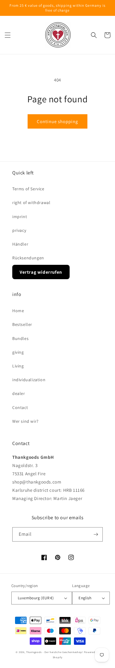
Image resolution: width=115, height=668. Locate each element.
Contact (20, 407)
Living (18, 366)
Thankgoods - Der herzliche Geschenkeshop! (54, 652)
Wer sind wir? (25, 421)
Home (18, 310)
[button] (7, 35)
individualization (28, 379)
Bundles (20, 338)
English (85, 597)
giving (18, 352)
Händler (20, 244)
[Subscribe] (95, 534)
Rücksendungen (28, 258)
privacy (19, 230)
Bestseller (22, 324)
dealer (18, 393)
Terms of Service (28, 189)
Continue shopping (57, 121)
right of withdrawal (31, 202)
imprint (19, 216)
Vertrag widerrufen (41, 272)
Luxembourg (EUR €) (36, 597)
